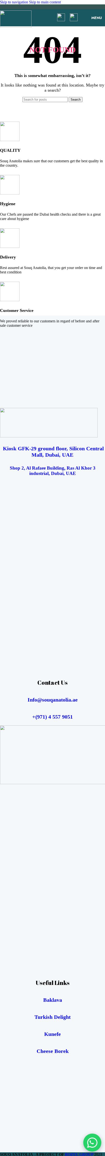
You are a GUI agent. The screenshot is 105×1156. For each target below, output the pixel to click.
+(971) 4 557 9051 (52, 717)
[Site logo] (16, 26)
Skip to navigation (14, 2)
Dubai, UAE (59, 455)
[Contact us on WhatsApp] (92, 1143)
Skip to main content (45, 2)
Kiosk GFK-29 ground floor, (34, 448)
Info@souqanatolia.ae (53, 700)
